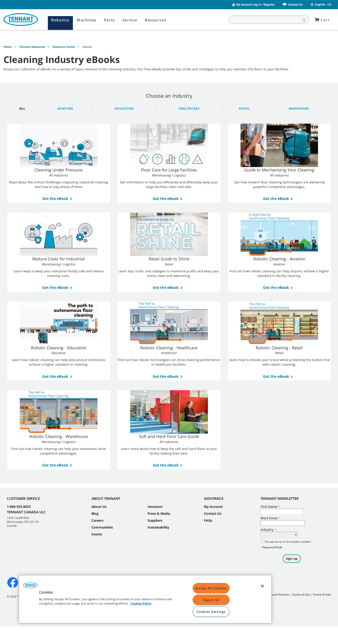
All (22, 108)
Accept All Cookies (211, 588)
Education (124, 108)
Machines (87, 20)
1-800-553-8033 (19, 506)
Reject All (211, 600)
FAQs (208, 520)
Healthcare (189, 108)
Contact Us (295, 4)
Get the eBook (55, 198)
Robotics (60, 20)
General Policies (278, 595)
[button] (30, 587)
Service (129, 20)
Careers (97, 520)
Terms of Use (301, 595)
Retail (244, 108)
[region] (145, 599)
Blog (95, 513)
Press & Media (159, 513)
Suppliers (155, 520)
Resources (155, 20)
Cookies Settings (211, 611)
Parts (109, 20)
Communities (102, 527)
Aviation (65, 108)
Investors (155, 506)
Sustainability (158, 527)
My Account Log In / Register (255, 4)
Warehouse (299, 108)
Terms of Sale (322, 595)
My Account (213, 506)
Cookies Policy (140, 604)
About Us (99, 506)
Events (97, 534)
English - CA (323, 4)
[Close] (262, 586)
